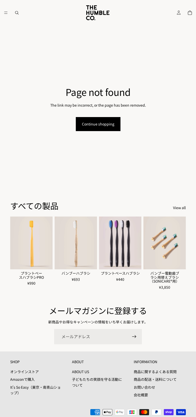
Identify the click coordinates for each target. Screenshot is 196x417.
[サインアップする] (134, 336)
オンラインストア (24, 371)
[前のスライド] (15, 243)
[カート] (189, 12)
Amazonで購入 (22, 379)
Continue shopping (98, 124)
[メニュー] (6, 13)
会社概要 (141, 394)
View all (179, 207)
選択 (93, 261)
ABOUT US (80, 371)
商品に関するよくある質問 (155, 371)
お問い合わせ (144, 387)
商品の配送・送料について (155, 379)
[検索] (16, 12)
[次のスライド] (47, 243)
